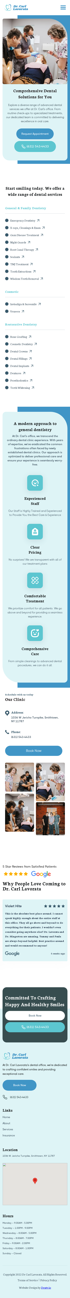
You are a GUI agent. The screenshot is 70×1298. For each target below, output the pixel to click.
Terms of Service (28, 1280)
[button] (63, 7)
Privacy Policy (48, 1280)
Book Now (33, 751)
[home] (15, 7)
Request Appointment (35, 133)
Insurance (9, 1135)
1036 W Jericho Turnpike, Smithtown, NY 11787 (29, 1155)
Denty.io (46, 1287)
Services (8, 1129)
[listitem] (35, 930)
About (6, 1123)
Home (6, 1117)
